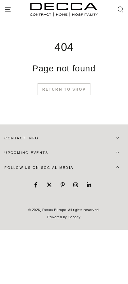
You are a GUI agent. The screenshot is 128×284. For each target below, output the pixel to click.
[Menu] (7, 10)
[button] (120, 10)
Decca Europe (54, 210)
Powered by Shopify (63, 217)
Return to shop (64, 89)
